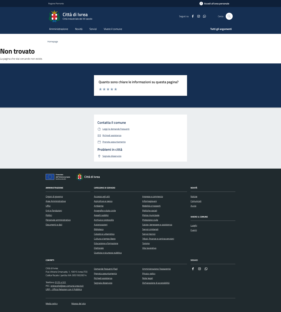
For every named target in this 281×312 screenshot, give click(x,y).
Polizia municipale (150, 215)
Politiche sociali (149, 210)
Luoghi (194, 225)
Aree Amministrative (56, 201)
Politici (49, 215)
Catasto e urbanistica (104, 234)
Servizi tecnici (148, 234)
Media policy (52, 303)
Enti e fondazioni (54, 210)
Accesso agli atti (102, 196)
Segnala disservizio (103, 283)
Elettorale (99, 248)
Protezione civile (150, 220)
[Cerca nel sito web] (229, 16)
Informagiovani (149, 201)
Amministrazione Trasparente (156, 269)
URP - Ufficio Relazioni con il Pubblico (64, 289)
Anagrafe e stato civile (105, 210)
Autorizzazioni (100, 224)
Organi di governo (54, 196)
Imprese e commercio (152, 196)
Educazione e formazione (106, 243)
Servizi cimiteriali (150, 229)
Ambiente (98, 206)
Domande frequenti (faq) (106, 269)
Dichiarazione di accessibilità (155, 283)
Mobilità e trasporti (151, 206)
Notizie (194, 196)
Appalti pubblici (101, 215)
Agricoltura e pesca (103, 201)
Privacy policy (148, 273)
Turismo (146, 243)
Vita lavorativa (149, 248)
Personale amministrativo (58, 220)
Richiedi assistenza (103, 278)
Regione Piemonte (56, 3)
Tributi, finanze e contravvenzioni (158, 238)
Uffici (48, 206)
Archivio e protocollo (104, 220)
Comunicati (196, 201)
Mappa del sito (78, 303)
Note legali (147, 278)
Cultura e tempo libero (104, 238)
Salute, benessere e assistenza (157, 224)
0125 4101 (60, 282)
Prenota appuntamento (105, 273)
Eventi (194, 230)
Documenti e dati (54, 224)
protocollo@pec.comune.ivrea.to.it (67, 286)
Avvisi (193, 206)
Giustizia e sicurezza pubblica (108, 252)
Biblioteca (98, 229)
